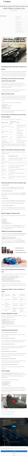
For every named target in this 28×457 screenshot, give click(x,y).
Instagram (9, 414)
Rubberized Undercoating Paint (20, 31)
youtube (12, 414)
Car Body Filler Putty (18, 18)
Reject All (14, 453)
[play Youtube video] (14, 401)
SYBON (12, 10)
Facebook (3, 414)
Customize (14, 455)
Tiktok (6, 414)
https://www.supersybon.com (14, 409)
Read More (14, 426)
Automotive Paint (18, 16)
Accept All (14, 451)
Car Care (17, 20)
